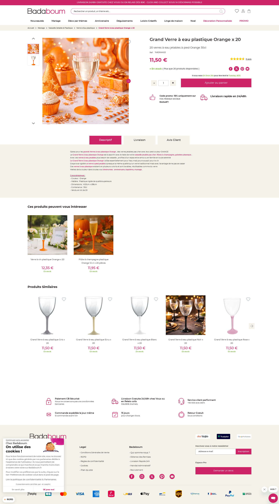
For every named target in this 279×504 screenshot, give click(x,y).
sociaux (176, 99)
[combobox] (148, 11)
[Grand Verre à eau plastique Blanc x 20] (139, 315)
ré (165, 99)
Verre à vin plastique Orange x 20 (47, 260)
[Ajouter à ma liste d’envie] (64, 219)
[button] (128, 81)
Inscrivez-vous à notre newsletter (211, 446)
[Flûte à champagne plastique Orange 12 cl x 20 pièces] (93, 235)
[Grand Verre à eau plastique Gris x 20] (47, 315)
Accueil (31, 28)
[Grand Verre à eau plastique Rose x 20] (232, 315)
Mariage (41, 28)
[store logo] (46, 11)
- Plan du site (86, 470)
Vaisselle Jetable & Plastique (61, 28)
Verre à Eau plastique (85, 28)
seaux (169, 99)
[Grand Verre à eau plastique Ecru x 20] (93, 315)
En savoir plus (18, 489)
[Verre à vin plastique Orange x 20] (47, 235)
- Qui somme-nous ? (139, 453)
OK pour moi (48, 489)
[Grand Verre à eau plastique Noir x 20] (185, 315)
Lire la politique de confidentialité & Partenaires (31, 480)
